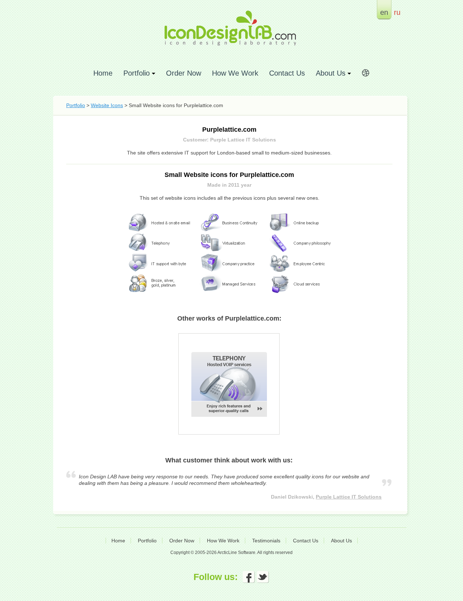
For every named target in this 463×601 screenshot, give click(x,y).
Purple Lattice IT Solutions (349, 497)
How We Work (235, 73)
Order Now (183, 73)
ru (397, 12)
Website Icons (107, 105)
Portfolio (75, 105)
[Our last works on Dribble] (366, 74)
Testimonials (266, 540)
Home (102, 73)
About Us (341, 540)
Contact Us (287, 73)
